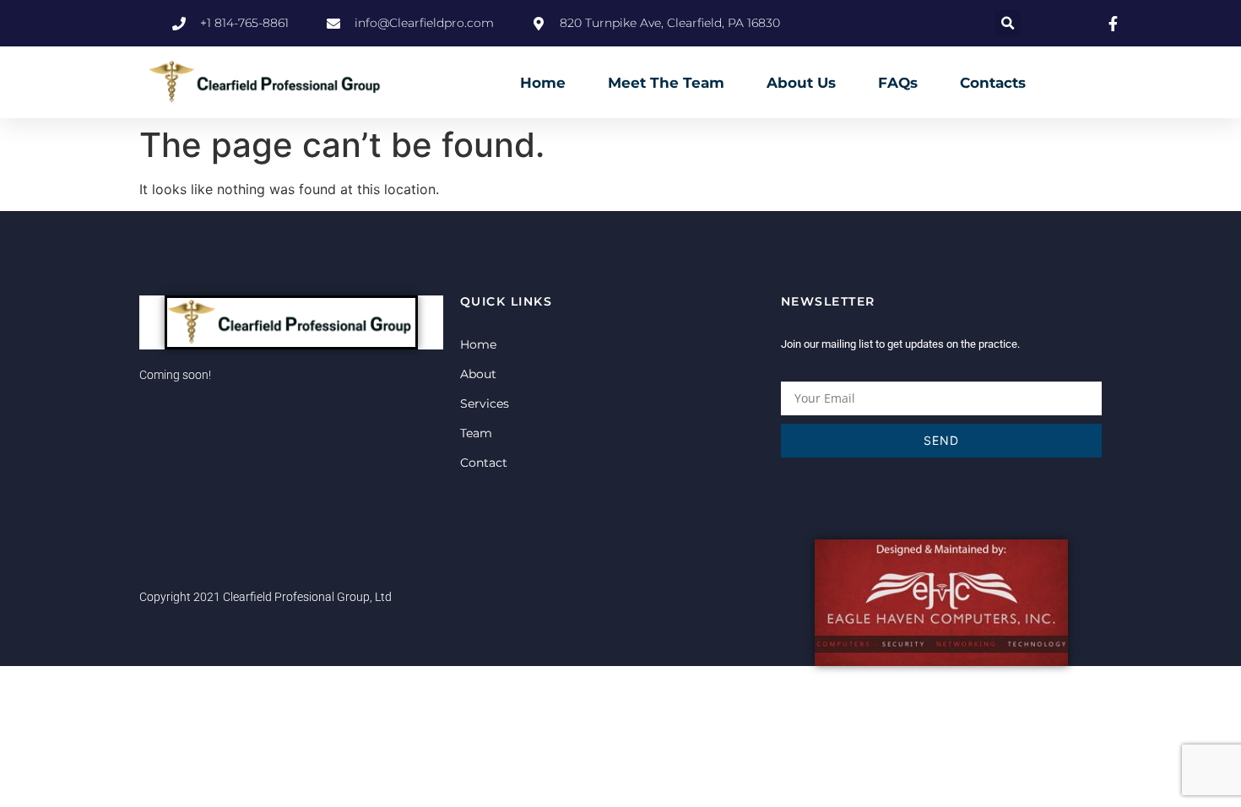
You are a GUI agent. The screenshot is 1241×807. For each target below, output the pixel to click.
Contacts (993, 82)
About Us (801, 82)
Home (543, 82)
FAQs (898, 82)
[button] (1007, 23)
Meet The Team (666, 82)
